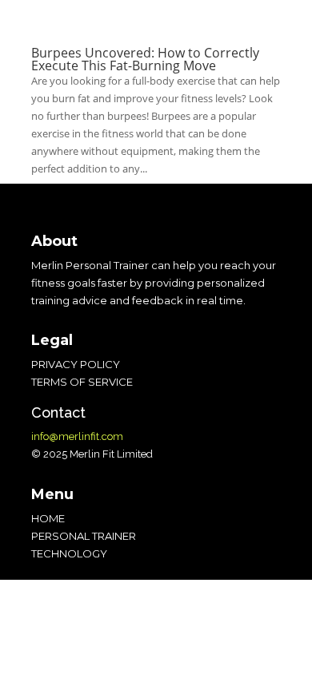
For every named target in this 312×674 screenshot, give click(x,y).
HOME (48, 518)
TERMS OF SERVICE (82, 381)
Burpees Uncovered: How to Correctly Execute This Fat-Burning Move (145, 59)
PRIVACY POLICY (75, 364)
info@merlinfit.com (77, 436)
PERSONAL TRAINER (83, 535)
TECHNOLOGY (69, 553)
